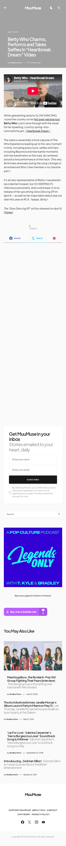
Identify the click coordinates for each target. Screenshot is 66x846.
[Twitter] (29, 822)
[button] (5, 7)
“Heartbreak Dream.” (38, 131)
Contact (52, 810)
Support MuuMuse (20, 810)
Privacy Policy (41, 814)
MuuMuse (33, 7)
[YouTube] (43, 822)
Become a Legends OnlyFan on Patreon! (33, 596)
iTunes (8, 212)
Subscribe (33, 480)
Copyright (23, 814)
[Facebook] (22, 822)
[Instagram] (36, 822)
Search (59, 514)
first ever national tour (47, 119)
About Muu (38, 810)
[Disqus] (33, 287)
